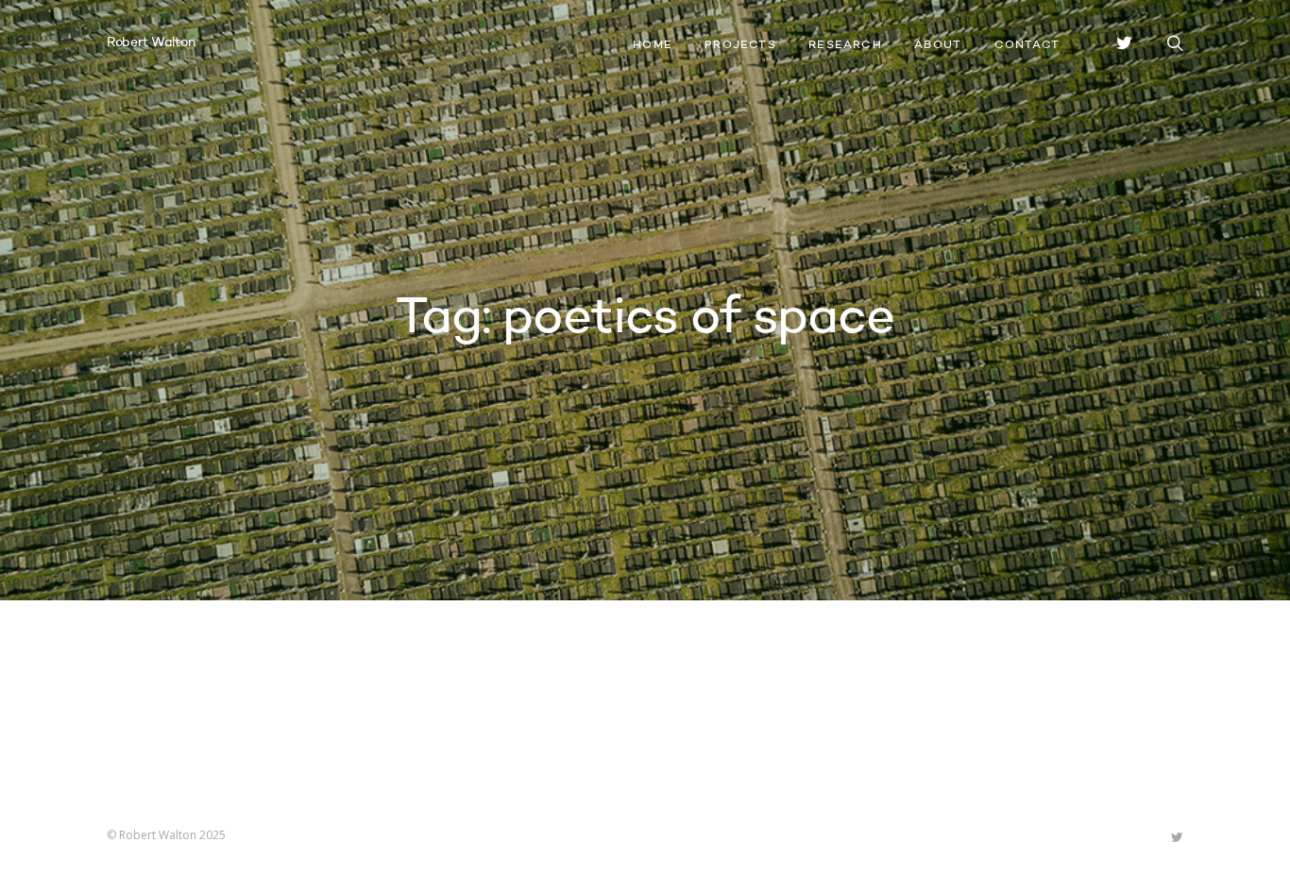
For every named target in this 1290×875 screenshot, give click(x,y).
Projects (740, 45)
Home (652, 45)
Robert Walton (151, 42)
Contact (1027, 45)
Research (845, 45)
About (937, 45)
